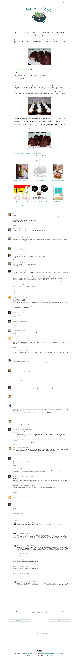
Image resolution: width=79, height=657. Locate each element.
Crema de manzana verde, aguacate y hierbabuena (21, 181)
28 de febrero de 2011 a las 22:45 (27, 504)
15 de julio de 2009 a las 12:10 (22, 405)
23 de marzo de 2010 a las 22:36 (27, 476)
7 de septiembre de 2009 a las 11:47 (22, 421)
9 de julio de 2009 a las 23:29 (24, 248)
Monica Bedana (16, 370)
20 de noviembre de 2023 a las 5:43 (23, 573)
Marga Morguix (16, 238)
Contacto (39, 2)
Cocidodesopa (16, 271)
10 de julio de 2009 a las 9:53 (20, 312)
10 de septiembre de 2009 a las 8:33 (27, 458)
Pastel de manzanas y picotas (58, 180)
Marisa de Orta (17, 46)
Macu (14, 255)
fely (13, 262)
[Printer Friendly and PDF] (45, 155)
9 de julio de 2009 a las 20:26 (21, 214)
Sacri (14, 312)
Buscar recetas (22, 2)
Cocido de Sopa (32, 655)
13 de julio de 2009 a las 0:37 (22, 379)
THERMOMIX (39, 153)
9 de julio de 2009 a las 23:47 (20, 262)
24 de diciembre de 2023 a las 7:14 (29, 581)
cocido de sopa (19, 522)
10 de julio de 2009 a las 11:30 (21, 321)
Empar (14, 321)
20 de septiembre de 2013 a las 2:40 (23, 559)
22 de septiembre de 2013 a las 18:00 (29, 545)
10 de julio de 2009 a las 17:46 (22, 350)
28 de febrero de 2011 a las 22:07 (22, 497)
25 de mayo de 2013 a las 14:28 (20, 513)
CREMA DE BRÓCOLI (58, 201)
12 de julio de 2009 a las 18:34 (25, 370)
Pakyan (14, 387)
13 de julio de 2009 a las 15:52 (19, 396)
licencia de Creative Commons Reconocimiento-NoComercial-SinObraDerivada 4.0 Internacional (44, 653)
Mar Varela (15, 330)
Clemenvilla (15, 248)
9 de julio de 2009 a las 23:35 (21, 254)
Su (13, 396)
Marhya (14, 351)
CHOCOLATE (20, 153)
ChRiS (14, 214)
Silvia (14, 421)
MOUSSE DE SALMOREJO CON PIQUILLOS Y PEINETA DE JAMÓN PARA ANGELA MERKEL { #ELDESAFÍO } (22, 203)
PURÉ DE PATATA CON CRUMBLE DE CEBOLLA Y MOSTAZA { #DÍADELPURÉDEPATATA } (40, 203)
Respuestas (17, 520)
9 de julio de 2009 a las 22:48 (25, 237)
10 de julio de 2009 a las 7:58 (26, 270)
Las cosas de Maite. (49, 655)
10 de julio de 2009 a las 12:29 (23, 330)
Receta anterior (19, 620)
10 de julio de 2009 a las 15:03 (20, 338)
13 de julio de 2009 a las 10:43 (21, 387)
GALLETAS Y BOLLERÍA (32, 153)
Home (5, 2)
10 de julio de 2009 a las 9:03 (23, 297)
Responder (15, 225)
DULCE (25, 153)
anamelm (15, 297)
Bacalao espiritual (40, 180)
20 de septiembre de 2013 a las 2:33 (23, 533)
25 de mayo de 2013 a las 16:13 (28, 522)
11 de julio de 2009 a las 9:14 (20, 359)
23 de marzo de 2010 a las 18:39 (22, 468)
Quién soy (12, 2)
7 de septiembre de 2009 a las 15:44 (22, 447)
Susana (14, 497)
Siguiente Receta (59, 620)
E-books (31, 2)
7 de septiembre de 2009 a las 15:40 (27, 429)
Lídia (14, 229)
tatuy (14, 360)
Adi (13, 338)
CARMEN (15, 405)
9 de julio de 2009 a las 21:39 (20, 228)
